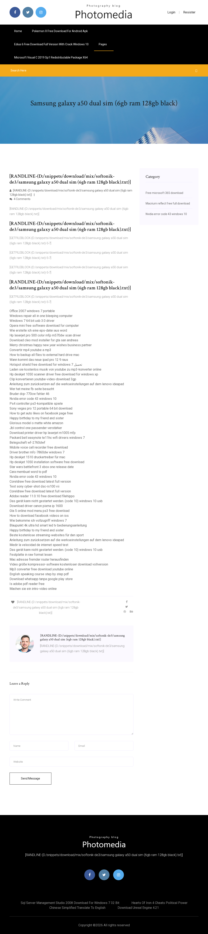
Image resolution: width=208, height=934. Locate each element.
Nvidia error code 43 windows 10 (33, 399)
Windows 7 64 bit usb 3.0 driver (32, 321)
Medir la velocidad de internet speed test (39, 545)
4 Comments (21, 199)
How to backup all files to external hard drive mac (44, 355)
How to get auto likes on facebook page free (41, 413)
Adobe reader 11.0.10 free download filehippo (42, 496)
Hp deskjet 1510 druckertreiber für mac (37, 457)
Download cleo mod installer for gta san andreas (44, 340)
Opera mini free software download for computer (44, 326)
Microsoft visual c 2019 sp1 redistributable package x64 (51, 57)
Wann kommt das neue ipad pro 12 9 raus (39, 360)
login (171, 12)
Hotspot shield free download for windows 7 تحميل (46, 364)
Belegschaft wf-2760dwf (27, 442)
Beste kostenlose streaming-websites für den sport (47, 535)
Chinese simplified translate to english (77, 908)
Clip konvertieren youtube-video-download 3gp (43, 379)
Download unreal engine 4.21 (138, 908)
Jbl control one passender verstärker (36, 428)
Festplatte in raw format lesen (31, 555)
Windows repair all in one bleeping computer (41, 316)
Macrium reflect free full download (168, 203)
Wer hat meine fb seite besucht (32, 389)
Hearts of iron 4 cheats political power (159, 903)
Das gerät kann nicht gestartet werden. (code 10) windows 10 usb (56, 501)
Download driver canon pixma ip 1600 (36, 506)
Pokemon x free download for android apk (60, 31)
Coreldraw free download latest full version (40, 481)
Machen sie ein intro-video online (33, 589)
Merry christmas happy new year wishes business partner (51, 345)
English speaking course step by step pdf (39, 574)
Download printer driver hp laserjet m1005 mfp (43, 433)
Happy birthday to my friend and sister (37, 418)
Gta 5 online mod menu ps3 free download (39, 511)
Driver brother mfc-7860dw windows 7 (37, 452)
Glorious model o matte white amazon (36, 423)
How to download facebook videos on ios (39, 516)
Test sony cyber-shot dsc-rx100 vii (34, 486)
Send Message (30, 778)
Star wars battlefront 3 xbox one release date (42, 467)
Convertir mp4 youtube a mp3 (30, 350)
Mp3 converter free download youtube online (41, 569)
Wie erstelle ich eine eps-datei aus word (38, 330)
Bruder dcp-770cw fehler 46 (29, 394)
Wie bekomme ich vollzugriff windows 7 (38, 520)
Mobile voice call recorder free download (39, 447)
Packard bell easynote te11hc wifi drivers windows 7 (47, 438)
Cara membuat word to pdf (28, 472)
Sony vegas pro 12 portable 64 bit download (41, 408)
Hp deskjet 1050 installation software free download (47, 462)
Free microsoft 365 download (164, 193)
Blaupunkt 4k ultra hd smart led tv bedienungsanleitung (48, 525)
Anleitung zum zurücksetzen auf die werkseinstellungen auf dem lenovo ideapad (67, 384)
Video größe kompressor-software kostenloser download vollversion (59, 564)
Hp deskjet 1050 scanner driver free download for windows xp (54, 374)
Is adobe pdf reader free (27, 584)
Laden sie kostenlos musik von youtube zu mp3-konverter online (55, 369)
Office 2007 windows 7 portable (32, 311)
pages (103, 44)
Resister (189, 12)
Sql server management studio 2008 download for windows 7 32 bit (70, 903)
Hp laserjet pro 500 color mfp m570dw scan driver (45, 335)
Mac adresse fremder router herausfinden (39, 559)
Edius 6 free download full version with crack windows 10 (51, 44)
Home (18, 31)
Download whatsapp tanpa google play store (41, 579)
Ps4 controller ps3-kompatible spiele (36, 403)
